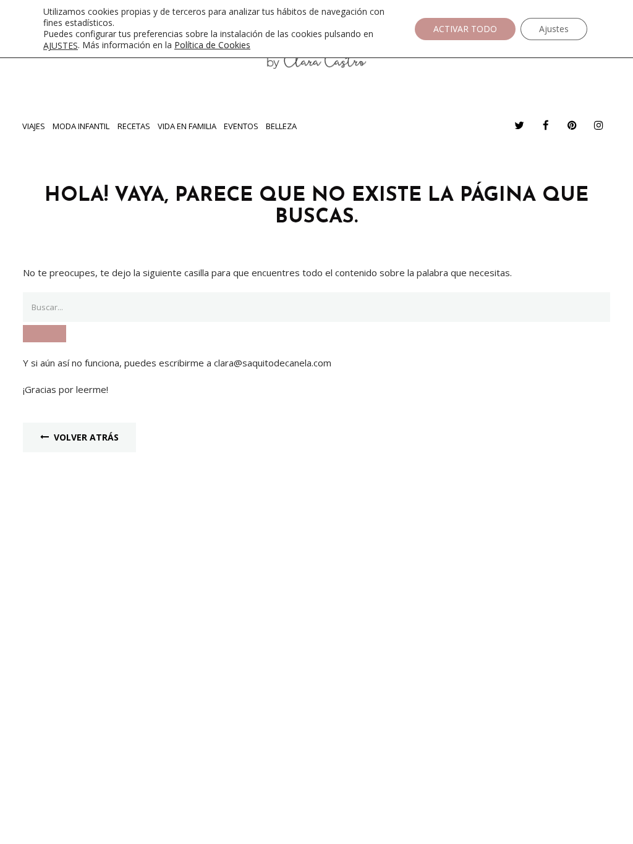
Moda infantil (81, 126)
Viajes (33, 126)
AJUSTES (60, 45)
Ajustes (554, 29)
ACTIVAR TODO (465, 29)
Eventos (241, 126)
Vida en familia (187, 126)
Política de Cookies (212, 45)
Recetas (133, 126)
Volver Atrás (86, 437)
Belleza (281, 126)
